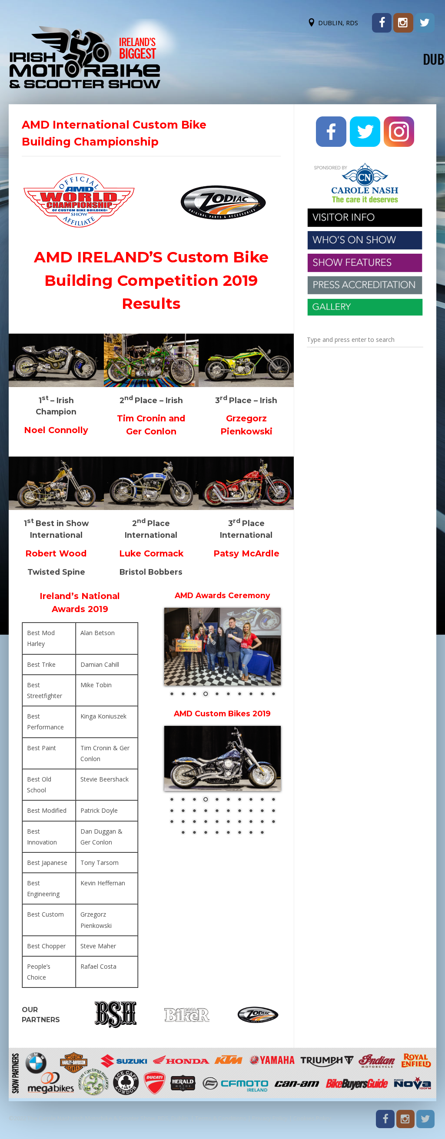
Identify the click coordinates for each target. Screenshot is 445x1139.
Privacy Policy (270, 1118)
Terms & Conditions (220, 1118)
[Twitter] (425, 23)
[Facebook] (382, 23)
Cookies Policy (312, 1118)
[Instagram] (403, 23)
